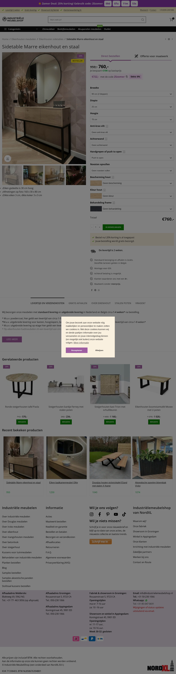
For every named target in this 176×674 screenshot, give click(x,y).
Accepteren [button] (76, 350)
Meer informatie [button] (81, 343)
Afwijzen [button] (99, 350)
